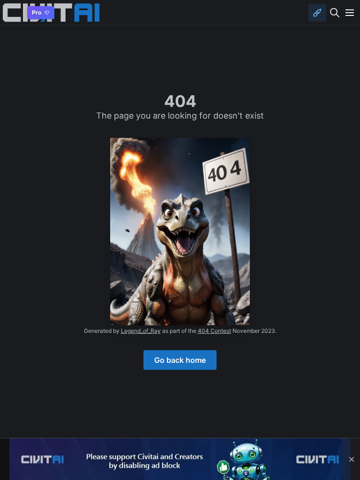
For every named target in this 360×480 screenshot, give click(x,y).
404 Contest (214, 330)
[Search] (334, 12)
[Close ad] (351, 459)
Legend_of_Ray (141, 330)
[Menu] (349, 12)
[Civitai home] (11, 12)
